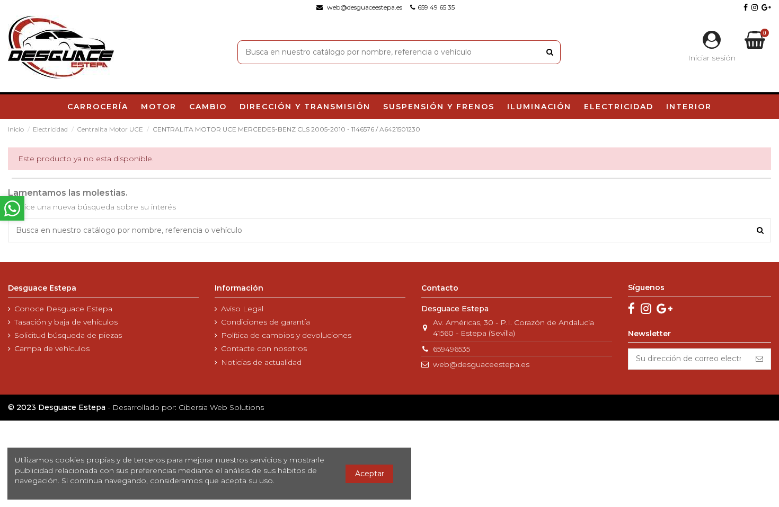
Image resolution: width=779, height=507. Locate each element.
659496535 (451, 349)
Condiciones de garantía (265, 322)
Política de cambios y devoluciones (286, 335)
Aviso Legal (242, 308)
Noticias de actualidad (261, 362)
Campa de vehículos (52, 348)
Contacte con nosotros (264, 348)
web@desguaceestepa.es (481, 364)
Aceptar (369, 473)
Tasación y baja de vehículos (66, 322)
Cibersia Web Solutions (221, 407)
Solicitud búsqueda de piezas (68, 335)
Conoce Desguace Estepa (63, 308)
